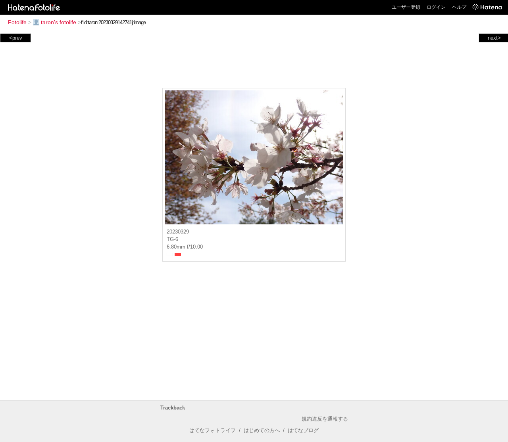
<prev (15, 38)
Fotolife (17, 22)
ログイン (436, 7)
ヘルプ (459, 7)
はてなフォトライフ (212, 430)
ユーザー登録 (406, 7)
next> (494, 38)
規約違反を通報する (325, 419)
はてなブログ (303, 430)
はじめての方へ (262, 430)
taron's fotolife (58, 22)
